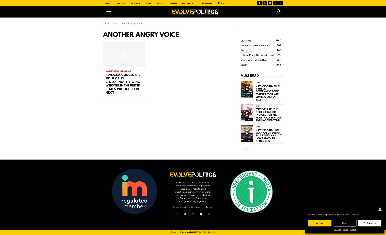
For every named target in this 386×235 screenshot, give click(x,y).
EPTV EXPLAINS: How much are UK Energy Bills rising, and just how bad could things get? (269, 136)
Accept (320, 223)
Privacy (346, 230)
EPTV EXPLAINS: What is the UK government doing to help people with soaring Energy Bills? (268, 93)
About (353, 230)
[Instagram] (275, 3)
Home (106, 23)
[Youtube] (270, 3)
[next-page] (247, 148)
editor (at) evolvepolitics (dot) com (198, 207)
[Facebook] (259, 3)
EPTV (258, 83)
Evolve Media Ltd (188, 232)
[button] (379, 208)
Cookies (337, 230)
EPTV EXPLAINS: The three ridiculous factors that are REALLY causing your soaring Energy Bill (269, 115)
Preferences (369, 223)
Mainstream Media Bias (118, 71)
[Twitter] (265, 3)
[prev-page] (242, 148)
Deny (345, 223)
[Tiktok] (280, 3)
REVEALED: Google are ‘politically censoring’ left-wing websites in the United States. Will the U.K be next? (123, 84)
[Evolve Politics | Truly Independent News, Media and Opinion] (195, 12)
